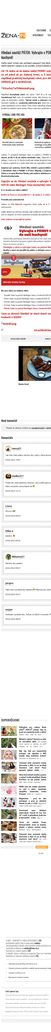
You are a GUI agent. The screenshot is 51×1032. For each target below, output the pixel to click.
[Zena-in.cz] (14, 35)
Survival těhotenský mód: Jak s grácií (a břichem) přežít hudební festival (28, 995)
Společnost (38, 35)
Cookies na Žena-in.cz (17, 972)
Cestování (41, 30)
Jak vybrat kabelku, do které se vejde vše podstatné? (26, 1003)
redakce (37, 943)
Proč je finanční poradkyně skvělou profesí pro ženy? (25, 1007)
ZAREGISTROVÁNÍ (38, 427)
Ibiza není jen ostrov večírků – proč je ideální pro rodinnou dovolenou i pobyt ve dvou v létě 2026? (28, 999)
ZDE (40, 940)
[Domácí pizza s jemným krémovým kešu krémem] (17, 128)
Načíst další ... (42, 847)
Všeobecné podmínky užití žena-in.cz (23, 963)
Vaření (47, 338)
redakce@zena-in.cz (31, 948)
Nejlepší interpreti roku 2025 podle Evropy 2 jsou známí (27, 1011)
